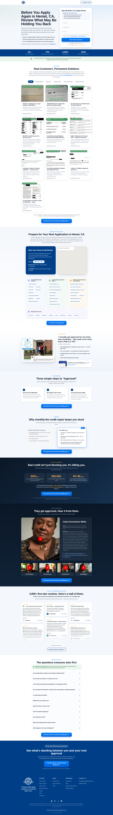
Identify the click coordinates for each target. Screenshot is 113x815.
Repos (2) (48, 81)
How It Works (42, 781)
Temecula (76, 315)
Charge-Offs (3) (39, 81)
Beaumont (44, 315)
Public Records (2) (68, 81)
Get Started (68, 781)
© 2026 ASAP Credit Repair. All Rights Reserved (57, 810)
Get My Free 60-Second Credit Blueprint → (56, 221)
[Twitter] (51, 801)
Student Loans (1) (80, 81)
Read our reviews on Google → (56, 649)
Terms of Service (57, 783)
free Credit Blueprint (67, 75)
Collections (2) (57, 81)
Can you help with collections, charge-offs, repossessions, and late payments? (54, 689)
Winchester (62, 315)
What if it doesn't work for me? (41, 706)
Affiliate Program (70, 788)
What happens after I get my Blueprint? (43, 728)
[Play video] (40, 539)
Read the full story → (27, 113)
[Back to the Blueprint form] (23, 2)
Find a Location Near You (71, 785)
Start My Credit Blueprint (56, 323)
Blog (67, 783)
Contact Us (42, 795)
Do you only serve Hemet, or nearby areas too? (45, 678)
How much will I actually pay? (41, 711)
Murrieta (70, 315)
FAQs (40, 793)
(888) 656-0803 (38, 261)
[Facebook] (58, 801)
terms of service (82, 36)
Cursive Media (59, 812)
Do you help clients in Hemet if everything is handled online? (49, 673)
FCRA (54, 785)
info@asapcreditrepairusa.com (86, 781)
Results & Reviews (43, 788)
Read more (25, 618)
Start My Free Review (75, 39)
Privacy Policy (56, 781)
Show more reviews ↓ (56, 645)
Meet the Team (42, 783)
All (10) (30, 81)
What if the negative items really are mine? (44, 722)
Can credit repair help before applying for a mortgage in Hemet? (50, 684)
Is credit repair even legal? (40, 695)
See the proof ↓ (52, 44)
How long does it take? (39, 717)
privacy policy (74, 36)
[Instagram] (55, 801)
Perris (56, 315)
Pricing (40, 790)
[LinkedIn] (61, 801)
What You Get (42, 785)
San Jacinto (30, 315)
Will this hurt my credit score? (41, 700)
